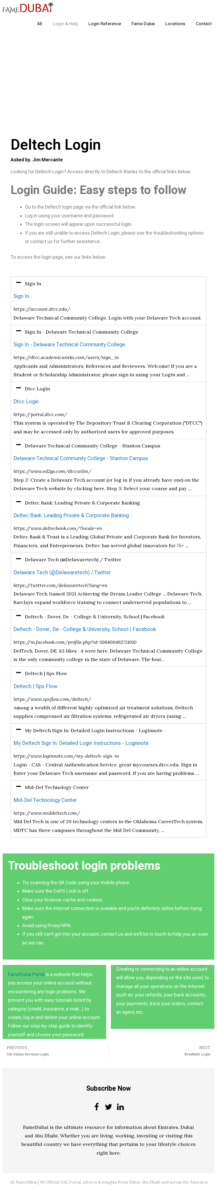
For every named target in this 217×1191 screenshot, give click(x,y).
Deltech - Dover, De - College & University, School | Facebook (84, 629)
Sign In (21, 296)
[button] (108, 284)
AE (39, 23)
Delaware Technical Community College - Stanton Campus (80, 458)
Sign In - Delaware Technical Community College (69, 344)
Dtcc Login (26, 401)
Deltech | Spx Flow (35, 686)
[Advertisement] (108, 71)
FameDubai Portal (26, 974)
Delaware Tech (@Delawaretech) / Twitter (62, 572)
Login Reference (104, 23)
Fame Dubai (143, 23)
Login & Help (65, 23)
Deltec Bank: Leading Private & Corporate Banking (71, 515)
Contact (204, 23)
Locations (175, 23)
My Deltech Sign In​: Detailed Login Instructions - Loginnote (81, 743)
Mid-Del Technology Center (45, 800)
